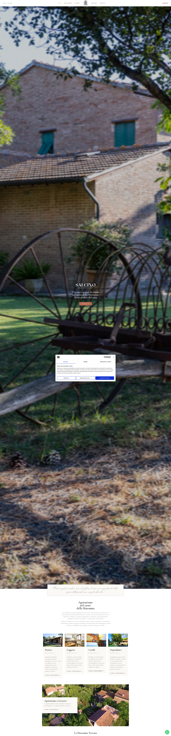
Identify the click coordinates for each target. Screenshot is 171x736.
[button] (167, 732)
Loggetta (71, 649)
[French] (164, 3)
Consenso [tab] (65, 361)
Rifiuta (66, 378)
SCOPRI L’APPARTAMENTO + (53, 675)
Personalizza (85, 378)
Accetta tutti (105, 378)
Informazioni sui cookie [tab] (105, 361)
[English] (163, 3)
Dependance (116, 649)
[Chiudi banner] (113, 357)
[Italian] (167, 3)
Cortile (92, 649)
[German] (166, 3)
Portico (48, 649)
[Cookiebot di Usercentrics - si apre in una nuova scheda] (105, 357)
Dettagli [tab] (85, 361)
